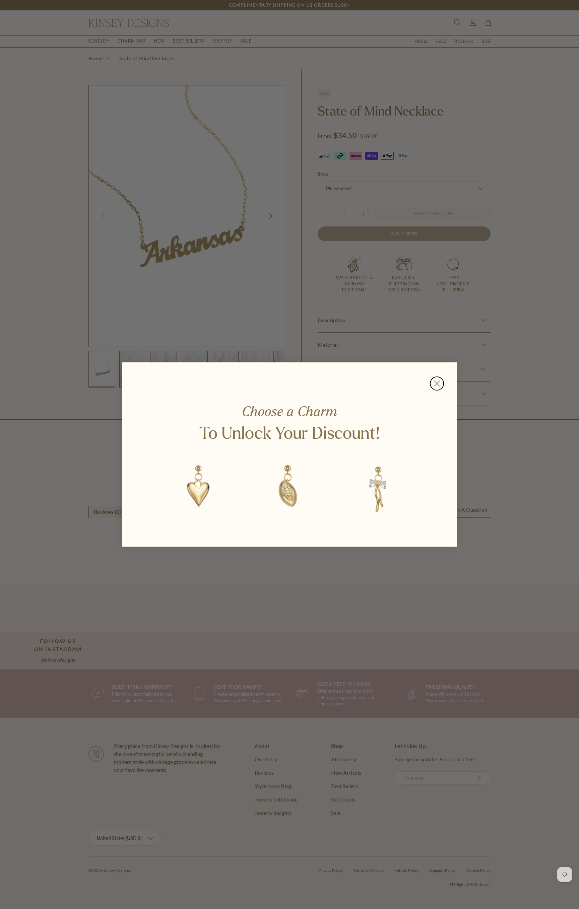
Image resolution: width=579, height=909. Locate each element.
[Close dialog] (437, 383)
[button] (199, 488)
